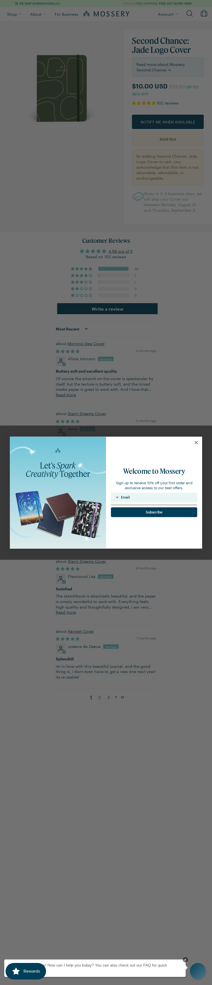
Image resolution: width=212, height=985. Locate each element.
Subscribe (154, 512)
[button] (198, 971)
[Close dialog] (196, 442)
